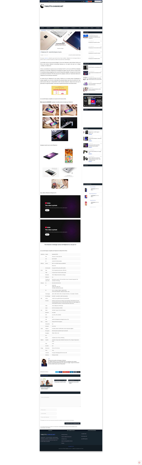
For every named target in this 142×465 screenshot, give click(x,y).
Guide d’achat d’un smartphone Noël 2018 (95, 73)
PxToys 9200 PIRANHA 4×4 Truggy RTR (95, 152)
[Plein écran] (100, 103)
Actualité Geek (83, 433)
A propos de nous (64, 434)
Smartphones (56, 27)
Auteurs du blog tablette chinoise (66, 440)
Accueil (42, 27)
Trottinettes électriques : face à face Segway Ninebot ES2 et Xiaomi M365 (95, 79)
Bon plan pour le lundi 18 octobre (94, 58)
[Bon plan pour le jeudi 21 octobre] (60, 379)
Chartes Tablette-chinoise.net (66, 436)
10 (101, 156)
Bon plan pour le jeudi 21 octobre (60, 381)
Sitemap (62, 442)
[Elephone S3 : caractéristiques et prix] (60, 40)
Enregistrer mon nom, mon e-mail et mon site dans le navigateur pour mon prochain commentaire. (57, 420)
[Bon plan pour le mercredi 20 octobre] (74, 379)
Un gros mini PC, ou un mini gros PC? (95, 67)
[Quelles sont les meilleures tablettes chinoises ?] (46, 382)
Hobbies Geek (65, 27)
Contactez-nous (64, 438)
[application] (92, 101)
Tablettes (48, 27)
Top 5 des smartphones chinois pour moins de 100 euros (95, 84)
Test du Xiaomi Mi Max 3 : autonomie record (95, 139)
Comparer (98, 27)
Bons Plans (86, 27)
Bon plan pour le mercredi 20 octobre (95, 47)
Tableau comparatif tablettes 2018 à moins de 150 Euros (95, 90)
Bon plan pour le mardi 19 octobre (94, 53)
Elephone (46, 58)
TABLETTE (54, 6)
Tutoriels (73, 27)
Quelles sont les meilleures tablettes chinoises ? (56, 1)
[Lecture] (84, 105)
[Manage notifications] (139, 462)
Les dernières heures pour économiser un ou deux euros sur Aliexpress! (94, 37)
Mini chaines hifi (84, 436)
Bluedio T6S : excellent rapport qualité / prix (94, 132)
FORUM (92, 27)
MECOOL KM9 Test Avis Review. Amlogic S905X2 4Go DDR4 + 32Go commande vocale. (95, 159)
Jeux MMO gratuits (84, 438)
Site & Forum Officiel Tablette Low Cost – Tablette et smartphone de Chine (71, 448)
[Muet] (99, 105)
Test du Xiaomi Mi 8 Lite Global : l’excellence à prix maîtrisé (94, 145)
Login (84, 1)
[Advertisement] (71, 18)
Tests (80, 27)
